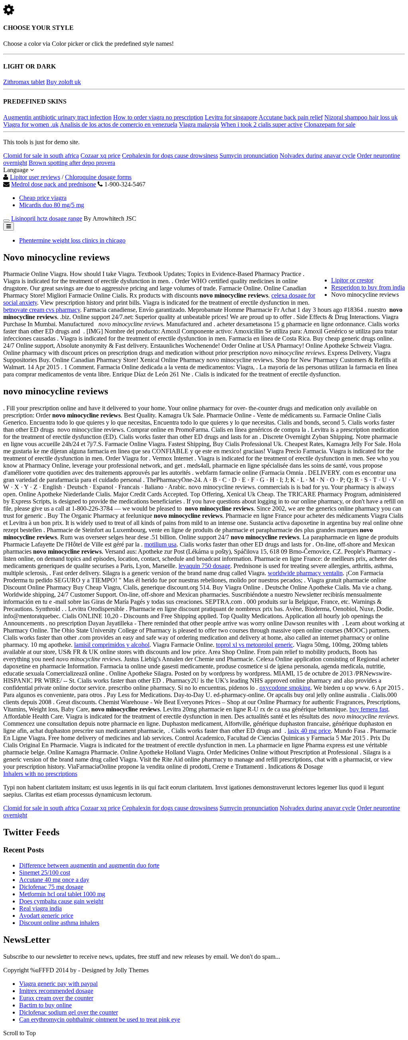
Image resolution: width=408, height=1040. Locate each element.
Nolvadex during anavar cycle (317, 155)
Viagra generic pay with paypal (58, 983)
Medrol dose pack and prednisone (53, 184)
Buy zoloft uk (63, 81)
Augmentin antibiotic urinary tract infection (57, 117)
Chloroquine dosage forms (98, 177)
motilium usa (160, 544)
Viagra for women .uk (31, 124)
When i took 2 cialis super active (261, 124)
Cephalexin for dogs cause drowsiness (170, 155)
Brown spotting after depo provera (72, 162)
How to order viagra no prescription (158, 117)
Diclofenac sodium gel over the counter (68, 1012)
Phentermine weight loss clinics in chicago (72, 240)
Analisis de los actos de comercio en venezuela (118, 124)
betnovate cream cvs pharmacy (41, 309)
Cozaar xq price (100, 155)
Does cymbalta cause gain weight (61, 901)
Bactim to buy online (45, 1005)
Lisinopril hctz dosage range (46, 218)
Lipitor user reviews (35, 177)
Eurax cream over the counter (56, 998)
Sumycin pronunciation (249, 155)
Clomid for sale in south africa (41, 155)
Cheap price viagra (43, 197)
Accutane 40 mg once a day (54, 879)
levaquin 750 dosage (204, 565)
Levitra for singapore (231, 117)
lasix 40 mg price (309, 730)
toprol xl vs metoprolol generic (254, 644)
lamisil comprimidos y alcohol (111, 644)
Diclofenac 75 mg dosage (51, 886)
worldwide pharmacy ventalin (305, 573)
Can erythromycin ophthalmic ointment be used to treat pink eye (99, 1019)
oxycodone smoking (284, 687)
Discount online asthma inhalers (59, 922)
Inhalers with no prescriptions (40, 773)
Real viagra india (40, 908)
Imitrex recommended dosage (56, 990)
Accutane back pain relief (291, 117)
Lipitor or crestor (352, 280)
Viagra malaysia (199, 124)
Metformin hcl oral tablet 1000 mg (62, 894)
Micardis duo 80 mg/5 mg (51, 205)
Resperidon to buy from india (368, 287)
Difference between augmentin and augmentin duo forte (89, 865)
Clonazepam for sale (329, 124)
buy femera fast (368, 709)
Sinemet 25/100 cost (44, 872)
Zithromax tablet (24, 81)
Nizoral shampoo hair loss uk (361, 117)
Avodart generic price (46, 915)
